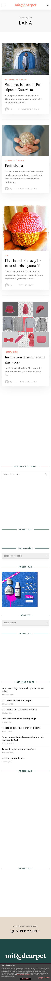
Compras (10, 160)
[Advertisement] (25, 429)
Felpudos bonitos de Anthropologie (19, 718)
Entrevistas (11, 79)
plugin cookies (44, 978)
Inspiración (11, 352)
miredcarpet (28, 931)
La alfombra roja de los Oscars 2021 (19, 709)
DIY (6, 255)
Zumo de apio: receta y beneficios (19, 749)
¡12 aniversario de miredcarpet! (17, 700)
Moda (24, 79)
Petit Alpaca (14, 166)
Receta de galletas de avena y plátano (21, 727)
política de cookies (23, 974)
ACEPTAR (25, 979)
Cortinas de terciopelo (13, 758)
